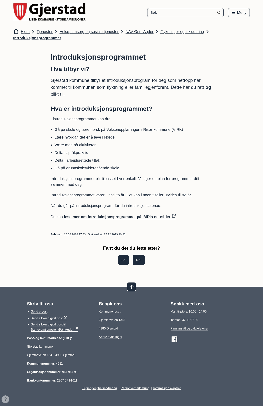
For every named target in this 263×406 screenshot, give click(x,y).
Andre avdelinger (110, 337)
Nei (138, 260)
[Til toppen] (131, 286)
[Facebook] (174, 339)
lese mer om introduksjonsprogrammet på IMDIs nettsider (117, 217)
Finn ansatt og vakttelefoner (189, 328)
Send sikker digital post (47, 318)
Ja (123, 260)
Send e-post (39, 311)
